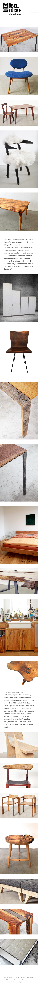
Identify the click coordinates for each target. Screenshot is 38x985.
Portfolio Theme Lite (13, 982)
